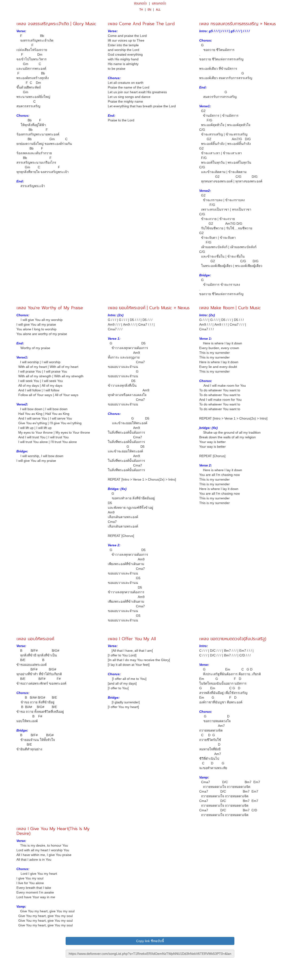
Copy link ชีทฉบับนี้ (150, 941)
